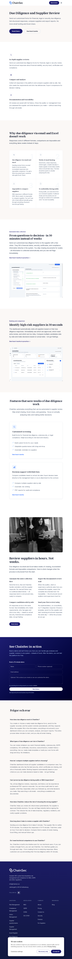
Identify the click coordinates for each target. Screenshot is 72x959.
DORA (25, 912)
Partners (40, 919)
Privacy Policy (52, 946)
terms (35, 685)
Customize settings (17, 951)
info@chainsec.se (14, 884)
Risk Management (14, 904)
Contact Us (41, 912)
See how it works (32, 31)
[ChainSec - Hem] (16, 2)
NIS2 (25, 904)
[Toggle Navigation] (61, 2)
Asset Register (13, 933)
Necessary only (43, 951)
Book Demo (16, 31)
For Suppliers (41, 923)
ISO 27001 (26, 915)
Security (40, 915)
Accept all (56, 951)
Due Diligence (13, 936)
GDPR (25, 908)
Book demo (14, 624)
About (39, 904)
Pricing (40, 908)
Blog (53, 904)
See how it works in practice (19, 258)
